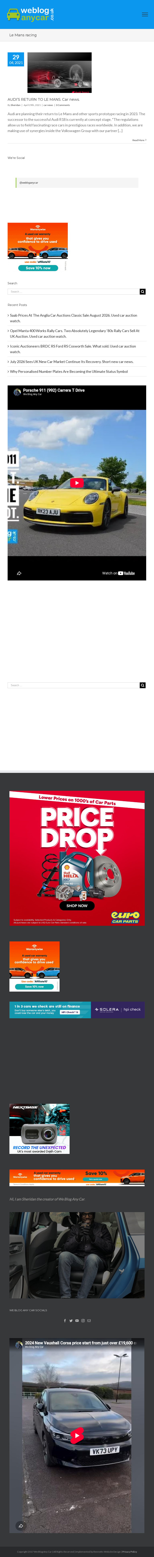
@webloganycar (28, 182)
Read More (138, 140)
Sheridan (15, 105)
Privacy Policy (129, 1551)
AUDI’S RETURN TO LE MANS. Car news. (44, 99)
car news (48, 105)
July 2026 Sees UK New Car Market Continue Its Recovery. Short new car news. (72, 361)
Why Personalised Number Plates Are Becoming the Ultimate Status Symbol (69, 371)
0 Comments (63, 105)
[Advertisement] (77, 639)
